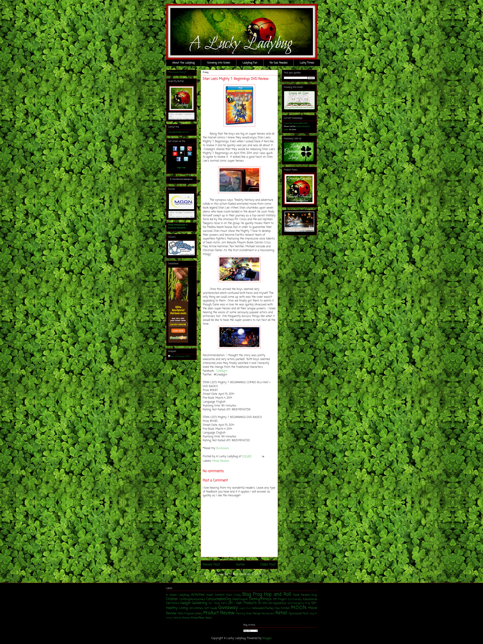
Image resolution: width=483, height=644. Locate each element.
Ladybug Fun (250, 63)
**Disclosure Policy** (177, 72)
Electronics (172, 603)
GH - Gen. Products (242, 603)
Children (172, 599)
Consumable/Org (218, 599)
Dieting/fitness (260, 599)
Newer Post (211, 564)
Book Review (301, 595)
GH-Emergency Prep (298, 603)
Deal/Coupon (240, 599)
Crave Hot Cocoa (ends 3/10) (295, 123)
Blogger (267, 638)
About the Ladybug (183, 63)
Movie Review (220, 461)
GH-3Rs (263, 603)
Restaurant (267, 613)
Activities (198, 594)
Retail (281, 613)
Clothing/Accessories (192, 599)
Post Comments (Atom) (248, 574)
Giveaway (228, 607)
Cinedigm (222, 371)
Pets (180, 613)
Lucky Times (307, 63)
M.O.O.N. (299, 607)
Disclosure (222, 448)
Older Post (268, 564)
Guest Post (245, 608)
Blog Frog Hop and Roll (267, 594)
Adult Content (216, 595)
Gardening (199, 603)
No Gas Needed (278, 63)
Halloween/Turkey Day (266, 608)
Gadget (185, 603)
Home (240, 564)
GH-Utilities (196, 608)
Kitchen (285, 608)
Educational (310, 599)
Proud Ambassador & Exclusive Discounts (177, 226)
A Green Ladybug (177, 595)
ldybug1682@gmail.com (178, 132)
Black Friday (233, 595)
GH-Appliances (277, 603)
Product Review (219, 613)
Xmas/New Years (201, 618)
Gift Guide (210, 608)
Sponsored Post (298, 613)
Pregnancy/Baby (193, 613)
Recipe (257, 613)
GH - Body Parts (217, 603)
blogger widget (181, 168)
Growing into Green (218, 63)
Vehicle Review (181, 618)
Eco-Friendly (294, 599)
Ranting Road (244, 613)
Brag (314, 595)
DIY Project (280, 599)
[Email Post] (262, 456)
